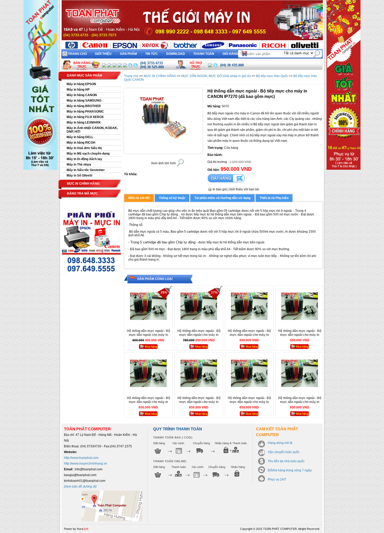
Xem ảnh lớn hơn (163, 163)
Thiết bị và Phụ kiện (274, 198)
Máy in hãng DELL (80, 137)
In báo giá (220, 189)
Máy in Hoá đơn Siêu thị (84, 148)
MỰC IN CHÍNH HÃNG (160, 76)
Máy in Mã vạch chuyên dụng (88, 153)
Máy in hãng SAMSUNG (84, 100)
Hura (82, 528)
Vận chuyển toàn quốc (284, 452)
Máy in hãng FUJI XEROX (85, 117)
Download (175, 54)
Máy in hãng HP (78, 89)
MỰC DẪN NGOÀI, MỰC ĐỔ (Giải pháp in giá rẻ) (216, 76)
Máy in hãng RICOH (81, 142)
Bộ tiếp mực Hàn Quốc (272, 76)
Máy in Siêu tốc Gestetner (86, 170)
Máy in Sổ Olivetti (79, 175)
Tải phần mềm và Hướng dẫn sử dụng (222, 198)
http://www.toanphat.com (81, 458)
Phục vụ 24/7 (277, 479)
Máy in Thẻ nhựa (79, 164)
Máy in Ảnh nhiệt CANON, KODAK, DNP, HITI (92, 129)
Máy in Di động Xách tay (84, 159)
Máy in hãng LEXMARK (84, 122)
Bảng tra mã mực (82, 193)
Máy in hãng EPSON (81, 84)
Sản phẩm (128, 54)
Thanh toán (203, 54)
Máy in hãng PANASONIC (85, 111)
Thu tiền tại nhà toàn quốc (286, 461)
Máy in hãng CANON (82, 95)
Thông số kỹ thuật (172, 198)
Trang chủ (77, 54)
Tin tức (151, 54)
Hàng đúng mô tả (280, 443)
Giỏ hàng (234, 53)
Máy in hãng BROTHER (84, 106)
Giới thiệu (103, 54)
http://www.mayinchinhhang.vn (85, 463)
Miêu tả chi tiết (139, 198)
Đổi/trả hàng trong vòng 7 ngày (290, 470)
